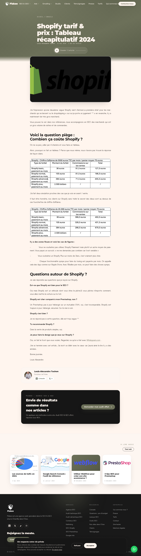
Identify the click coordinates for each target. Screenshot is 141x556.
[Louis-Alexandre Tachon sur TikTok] (20, 525)
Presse (91, 4)
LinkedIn (41, 378)
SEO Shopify (70, 528)
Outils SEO (93, 521)
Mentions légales (119, 528)
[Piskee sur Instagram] (26, 525)
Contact (116, 521)
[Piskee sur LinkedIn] (9, 525)
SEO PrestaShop (72, 532)
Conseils (49, 17)
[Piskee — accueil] (34, 508)
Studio (58, 4)
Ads (35, 4)
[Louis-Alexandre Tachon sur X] (15, 525)
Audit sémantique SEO (74, 517)
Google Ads (70, 535)
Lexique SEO (94, 517)
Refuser (77, 546)
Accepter (90, 546)
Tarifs (100, 4)
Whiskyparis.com (93, 340)
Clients (67, 4)
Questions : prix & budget (98, 513)
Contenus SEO (71, 521)
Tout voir (128, 449)
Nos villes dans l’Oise (96, 524)
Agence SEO (70, 510)
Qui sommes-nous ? (120, 510)
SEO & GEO (24, 4)
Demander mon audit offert (96, 407)
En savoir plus (57, 549)
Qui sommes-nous (114, 4)
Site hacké (117, 524)
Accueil (40, 17)
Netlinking (69, 524)
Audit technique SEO (73, 513)
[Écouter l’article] (57, 50)
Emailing (46, 4)
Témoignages (79, 4)
